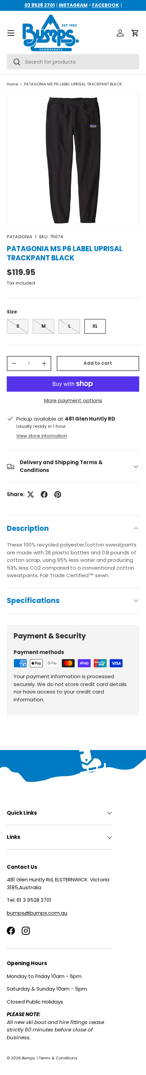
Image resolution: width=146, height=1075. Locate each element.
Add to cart (98, 363)
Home (12, 84)
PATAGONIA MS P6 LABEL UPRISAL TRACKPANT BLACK (73, 84)
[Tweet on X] (30, 494)
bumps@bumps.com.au (37, 912)
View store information (41, 436)
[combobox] (73, 61)
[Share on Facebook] (44, 494)
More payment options (73, 400)
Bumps (28, 1058)
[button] (135, 33)
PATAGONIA (19, 236)
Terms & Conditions (58, 1058)
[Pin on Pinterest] (58, 494)
